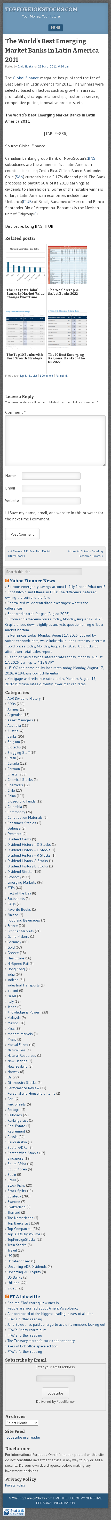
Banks (12, 736)
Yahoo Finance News (32, 580)
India (11, 974)
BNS (92, 158)
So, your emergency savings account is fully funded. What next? (56, 586)
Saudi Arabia (17, 1142)
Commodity (16, 812)
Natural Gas (16, 1050)
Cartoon (13, 768)
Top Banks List (28, 375)
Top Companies (19, 1228)
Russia (12, 1136)
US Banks (14, 1277)
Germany (14, 942)
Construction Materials (25, 817)
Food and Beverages (23, 920)
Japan (11, 1006)
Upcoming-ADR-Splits (24, 1272)
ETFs (11, 887)
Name (10, 475)
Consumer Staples (21, 823)
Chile (11, 790)
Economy (14, 877)
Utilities (13, 1282)
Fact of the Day (19, 893)
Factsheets (16, 898)
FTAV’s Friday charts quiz (26, 1330)
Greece (13, 952)
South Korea (17, 1169)
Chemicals (15, 785)
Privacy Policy (15, 1485)
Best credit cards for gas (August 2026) (38, 613)
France (12, 925)
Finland (12, 915)
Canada (13, 763)
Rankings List (17, 1120)
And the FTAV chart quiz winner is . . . (35, 1303)
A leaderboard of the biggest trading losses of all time (50, 1313)
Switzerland (16, 1207)
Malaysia (14, 1017)
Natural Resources (21, 1055)
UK (9, 1255)
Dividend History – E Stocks (28, 850)
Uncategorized (18, 1261)
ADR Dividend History (24, 698)
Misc (10, 1028)
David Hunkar (26, 66)
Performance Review (23, 1088)
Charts (12, 774)
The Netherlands (20, 1217)
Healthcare (15, 958)
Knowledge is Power (23, 1012)
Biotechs (14, 747)
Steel (11, 1180)
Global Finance (26, 77)
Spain (11, 1174)
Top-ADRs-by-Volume (23, 1234)
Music (11, 1039)
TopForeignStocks (21, 1239)
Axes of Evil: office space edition (32, 1346)
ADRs (11, 704)
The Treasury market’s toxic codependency (41, 1340)
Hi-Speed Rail (18, 963)
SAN (19, 176)
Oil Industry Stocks (22, 1082)
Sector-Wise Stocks (22, 1153)
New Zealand (17, 1066)
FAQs (11, 904)
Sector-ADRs (17, 1147)
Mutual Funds (17, 1044)
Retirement (16, 1131)
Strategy (14, 1196)
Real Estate (16, 1126)
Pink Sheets (16, 1104)
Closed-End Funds (21, 801)
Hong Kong (16, 969)
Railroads (14, 1115)
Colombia (14, 806)
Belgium (13, 741)
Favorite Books (19, 909)
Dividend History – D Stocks (29, 844)
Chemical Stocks (20, 779)
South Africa (16, 1163)
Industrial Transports (23, 985)
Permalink (62, 375)
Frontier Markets (20, 931)
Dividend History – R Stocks (29, 855)
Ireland (12, 990)
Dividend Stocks (20, 871)
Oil (9, 1077)
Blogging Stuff (18, 752)
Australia (14, 725)
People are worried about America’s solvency (42, 1308)
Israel (11, 996)
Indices (12, 979)
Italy (10, 1001)
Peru (10, 1098)
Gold (11, 947)
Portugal (13, 1109)
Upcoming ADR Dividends (27, 1266)
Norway (13, 1071)
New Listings (17, 1061)
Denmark (14, 833)
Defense (14, 828)
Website (12, 500)
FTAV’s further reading (24, 1319)
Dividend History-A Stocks (27, 860)
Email (10, 488)
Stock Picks (16, 1185)
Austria (12, 731)
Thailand (13, 1212)
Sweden (13, 1201)
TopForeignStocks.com (41, 9)
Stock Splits (16, 1190)
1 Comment (46, 375)
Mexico (12, 1023)
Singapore (15, 1158)
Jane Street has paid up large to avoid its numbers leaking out (56, 1324)
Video (12, 1288)
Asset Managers (20, 720)
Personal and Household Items (31, 1093)
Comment (15, 412)
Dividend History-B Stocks (27, 866)
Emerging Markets (21, 882)
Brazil (11, 758)
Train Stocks (17, 1245)
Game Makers (18, 936)
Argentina (14, 714)
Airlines (13, 709)
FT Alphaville (25, 1296)
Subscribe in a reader (23, 1437)
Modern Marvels (20, 1034)
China (11, 795)
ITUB (27, 201)
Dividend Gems (19, 839)
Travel (12, 1250)
